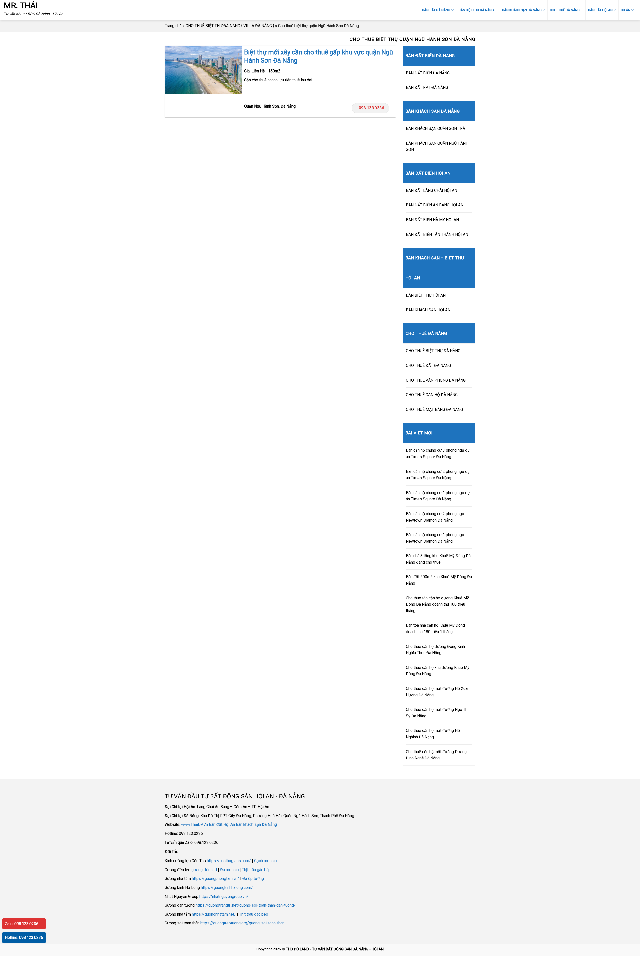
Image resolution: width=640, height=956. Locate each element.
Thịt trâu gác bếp (256, 869)
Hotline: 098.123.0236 (24, 937)
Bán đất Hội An (222, 824)
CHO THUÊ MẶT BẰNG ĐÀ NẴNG (434, 409)
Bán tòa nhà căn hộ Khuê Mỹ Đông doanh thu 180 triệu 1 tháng (435, 628)
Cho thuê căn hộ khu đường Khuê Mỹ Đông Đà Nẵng (438, 670)
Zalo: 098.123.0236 (21, 923)
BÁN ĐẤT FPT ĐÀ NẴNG (427, 87)
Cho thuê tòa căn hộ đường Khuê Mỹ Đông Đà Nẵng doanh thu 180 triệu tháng (437, 604)
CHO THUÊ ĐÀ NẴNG (565, 10)
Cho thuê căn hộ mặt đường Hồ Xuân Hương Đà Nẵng (438, 691)
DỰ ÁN (625, 10)
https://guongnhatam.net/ (214, 914)
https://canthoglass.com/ (229, 860)
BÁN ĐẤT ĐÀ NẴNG (436, 10)
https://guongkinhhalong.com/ (227, 887)
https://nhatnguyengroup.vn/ (224, 896)
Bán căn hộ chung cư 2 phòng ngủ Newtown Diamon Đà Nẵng (435, 517)
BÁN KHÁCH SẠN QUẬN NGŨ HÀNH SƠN (437, 146)
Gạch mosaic (265, 860)
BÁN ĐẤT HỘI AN (600, 10)
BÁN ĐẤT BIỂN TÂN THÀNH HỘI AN (437, 234)
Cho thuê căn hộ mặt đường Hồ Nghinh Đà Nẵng (433, 733)
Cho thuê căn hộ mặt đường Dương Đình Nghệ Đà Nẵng (436, 755)
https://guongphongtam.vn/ (215, 878)
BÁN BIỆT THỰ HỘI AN (426, 295)
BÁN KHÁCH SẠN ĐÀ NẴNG (522, 10)
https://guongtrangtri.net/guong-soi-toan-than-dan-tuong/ (246, 905)
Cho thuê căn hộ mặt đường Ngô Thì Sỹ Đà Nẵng (437, 712)
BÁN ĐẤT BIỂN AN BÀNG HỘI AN (435, 205)
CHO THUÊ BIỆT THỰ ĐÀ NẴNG (433, 350)
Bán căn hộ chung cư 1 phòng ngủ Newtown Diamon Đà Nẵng (435, 538)
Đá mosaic (229, 869)
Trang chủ (173, 25)
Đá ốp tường (253, 878)
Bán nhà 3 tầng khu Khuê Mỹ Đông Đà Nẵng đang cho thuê (438, 559)
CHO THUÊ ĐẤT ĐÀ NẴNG (428, 365)
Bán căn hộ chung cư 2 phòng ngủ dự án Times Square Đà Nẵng (438, 475)
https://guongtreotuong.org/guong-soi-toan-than (242, 923)
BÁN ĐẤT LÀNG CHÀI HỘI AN (431, 190)
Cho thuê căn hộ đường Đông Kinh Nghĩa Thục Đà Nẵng (435, 649)
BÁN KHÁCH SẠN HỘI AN (428, 310)
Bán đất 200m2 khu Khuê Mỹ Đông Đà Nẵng (439, 580)
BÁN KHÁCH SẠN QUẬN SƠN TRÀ (435, 128)
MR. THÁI (21, 5)
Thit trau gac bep (253, 914)
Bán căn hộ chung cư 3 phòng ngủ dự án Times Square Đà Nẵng (438, 453)
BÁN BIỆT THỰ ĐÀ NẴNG (476, 10)
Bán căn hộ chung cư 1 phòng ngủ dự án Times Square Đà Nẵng (438, 496)
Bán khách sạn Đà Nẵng (256, 824)
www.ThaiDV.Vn (194, 824)
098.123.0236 (371, 108)
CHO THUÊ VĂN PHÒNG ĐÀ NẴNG (436, 380)
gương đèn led (204, 869)
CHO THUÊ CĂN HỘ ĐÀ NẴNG (432, 394)
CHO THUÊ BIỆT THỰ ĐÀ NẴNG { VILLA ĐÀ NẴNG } (230, 25)
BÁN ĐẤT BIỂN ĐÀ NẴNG (428, 73)
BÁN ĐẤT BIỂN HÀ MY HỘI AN (432, 219)
